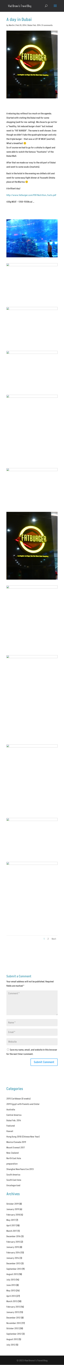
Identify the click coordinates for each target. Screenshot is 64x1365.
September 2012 (14, 1334)
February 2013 (13, 1306)
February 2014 (13, 1252)
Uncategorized (13, 1185)
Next (54, 938)
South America (13, 1174)
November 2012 (13, 1323)
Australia (10, 1109)
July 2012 (10, 1344)
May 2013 (10, 1290)
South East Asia (13, 1180)
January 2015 (12, 1247)
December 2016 (13, 1236)
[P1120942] (32, 856)
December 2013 (13, 1263)
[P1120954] (32, 301)
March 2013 (11, 1301)
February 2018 (13, 1214)
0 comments (47, 25)
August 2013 (12, 1274)
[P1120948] (32, 579)
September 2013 (14, 1269)
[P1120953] (32, 345)
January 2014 (12, 1258)
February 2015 (13, 1241)
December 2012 (13, 1317)
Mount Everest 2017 (15, 1147)
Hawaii (9, 1131)
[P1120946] (32, 738)
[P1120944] (32, 812)
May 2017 (10, 1220)
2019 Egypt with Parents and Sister (23, 1104)
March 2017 (11, 1231)
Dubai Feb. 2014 (34, 25)
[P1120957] (32, 257)
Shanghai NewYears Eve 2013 (20, 1169)
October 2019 (12, 1203)
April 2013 (11, 1296)
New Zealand (12, 1153)
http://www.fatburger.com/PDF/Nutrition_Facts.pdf (31, 195)
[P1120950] (32, 462)
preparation (12, 1163)
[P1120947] (32, 649)
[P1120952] (32, 388)
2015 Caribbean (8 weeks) (18, 1098)
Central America (13, 1115)
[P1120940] (32, 929)
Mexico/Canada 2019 (16, 1142)
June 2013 (11, 1285)
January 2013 (12, 1312)
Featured (10, 1125)
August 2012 (12, 1339)
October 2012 (12, 1328)
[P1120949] (32, 506)
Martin (11, 25)
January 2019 (12, 1209)
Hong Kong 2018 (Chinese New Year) (23, 1136)
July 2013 (10, 1279)
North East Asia (13, 1158)
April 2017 (11, 1225)
